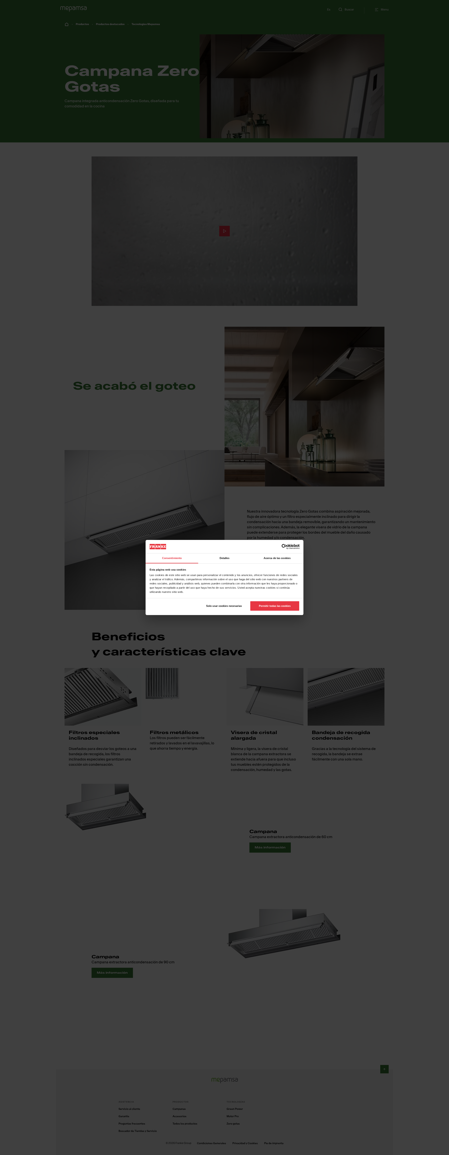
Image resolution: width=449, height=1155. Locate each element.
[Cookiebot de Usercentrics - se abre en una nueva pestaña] (284, 546)
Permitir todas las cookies (275, 605)
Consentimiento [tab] (172, 558)
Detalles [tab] (225, 558)
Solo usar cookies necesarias (224, 605)
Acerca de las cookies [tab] (277, 558)
